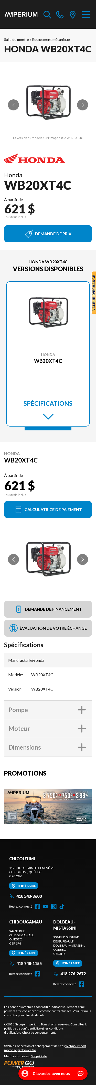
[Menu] (86, 14)
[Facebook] (37, 906)
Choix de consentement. (39, 1032)
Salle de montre (16, 39)
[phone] (60, 14)
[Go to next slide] (82, 104)
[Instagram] (54, 906)
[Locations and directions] (73, 14)
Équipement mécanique (51, 39)
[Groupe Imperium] (21, 14)
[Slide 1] (48, 428)
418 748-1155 (29, 963)
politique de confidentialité (22, 1028)
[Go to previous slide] (13, 104)
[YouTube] (45, 906)
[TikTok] (62, 906)
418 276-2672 (73, 973)
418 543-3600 (29, 896)
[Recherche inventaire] (47, 14)
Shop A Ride (39, 1056)
